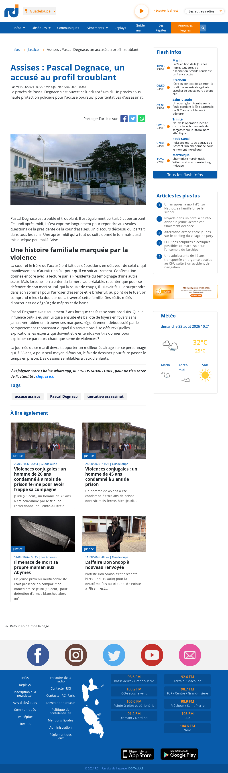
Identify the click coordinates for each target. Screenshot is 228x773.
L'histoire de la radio (60, 679)
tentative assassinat (105, 396)
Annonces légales (185, 27)
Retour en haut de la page (29, 626)
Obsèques (39, 28)
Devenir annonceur (60, 702)
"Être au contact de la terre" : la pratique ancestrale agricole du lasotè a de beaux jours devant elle (193, 89)
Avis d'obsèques (25, 702)
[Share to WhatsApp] (141, 118)
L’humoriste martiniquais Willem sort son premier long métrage (192, 162)
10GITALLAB (135, 768)
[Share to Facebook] (124, 118)
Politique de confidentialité (60, 711)
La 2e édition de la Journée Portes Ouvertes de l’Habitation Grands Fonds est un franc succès (192, 69)
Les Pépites (161, 27)
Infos (17, 28)
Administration (60, 727)
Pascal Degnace (63, 396)
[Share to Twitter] (132, 118)
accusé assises (27, 396)
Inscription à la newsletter (25, 694)
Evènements (95, 28)
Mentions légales (60, 720)
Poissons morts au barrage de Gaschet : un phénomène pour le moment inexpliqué (193, 146)
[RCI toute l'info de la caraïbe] (11, 11)
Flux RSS (25, 724)
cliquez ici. (45, 376)
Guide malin (140, 27)
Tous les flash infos (185, 174)
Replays (120, 28)
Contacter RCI (61, 688)
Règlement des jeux (60, 736)
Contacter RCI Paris (60, 695)
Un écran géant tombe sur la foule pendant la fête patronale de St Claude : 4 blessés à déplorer (193, 108)
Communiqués (68, 28)
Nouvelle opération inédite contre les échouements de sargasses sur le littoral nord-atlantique (191, 128)
